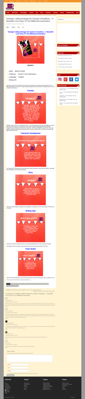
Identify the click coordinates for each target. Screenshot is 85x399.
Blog (40, 1)
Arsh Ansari (61, 95)
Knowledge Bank (70, 12)
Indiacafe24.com (8, 15)
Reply (6, 306)
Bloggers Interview (47, 389)
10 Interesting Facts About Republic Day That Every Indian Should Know (23, 290)
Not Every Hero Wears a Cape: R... (65, 56)
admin (11, 23)
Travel (8, 12)
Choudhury (25, 283)
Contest (62, 12)
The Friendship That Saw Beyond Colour (68, 89)
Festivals (31, 12)
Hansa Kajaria (7, 333)
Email (9, 367)
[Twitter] (77, 81)
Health (41, 12)
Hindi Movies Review (47, 385)
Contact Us (18, 1)
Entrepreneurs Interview (67, 384)
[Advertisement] (55, 7)
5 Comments (22, 23)
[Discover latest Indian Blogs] (14, 392)
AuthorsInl (13, 283)
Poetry (63, 386)
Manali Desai (62, 99)
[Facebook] (71, 81)
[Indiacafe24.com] (10, 7)
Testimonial (45, 1)
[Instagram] (60, 81)
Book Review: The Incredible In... (65, 67)
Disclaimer (25, 1)
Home (6, 1)
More (77, 12)
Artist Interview (46, 388)
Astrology (55, 12)
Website (9, 370)
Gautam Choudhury (33, 283)
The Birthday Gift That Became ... (65, 61)
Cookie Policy (7, 388)
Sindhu (60, 103)
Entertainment (23, 12)
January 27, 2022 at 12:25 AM (11, 302)
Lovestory (41, 283)
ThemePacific (77, 397)
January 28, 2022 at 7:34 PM (11, 344)
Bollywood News (46, 383)
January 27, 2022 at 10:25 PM (11, 335)
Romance (46, 283)
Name (9, 364)
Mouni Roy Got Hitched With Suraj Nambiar (44, 291)
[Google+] (65, 81)
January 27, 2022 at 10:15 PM (11, 324)
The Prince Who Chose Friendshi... (65, 64)
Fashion (25, 385)
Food (37, 12)
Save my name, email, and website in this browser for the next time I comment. (23, 373)
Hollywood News (46, 384)
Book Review (19, 283)
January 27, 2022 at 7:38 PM (11, 312)
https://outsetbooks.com (26, 279)
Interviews (48, 12)
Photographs (64, 385)
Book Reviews (15, 12)
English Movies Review (47, 386)
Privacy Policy (33, 1)
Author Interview (65, 383)
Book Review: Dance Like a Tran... (65, 59)
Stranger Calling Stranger (12, 285)
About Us (12, 1)
